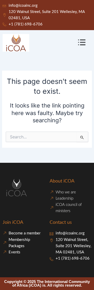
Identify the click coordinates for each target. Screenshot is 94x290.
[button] (82, 42)
